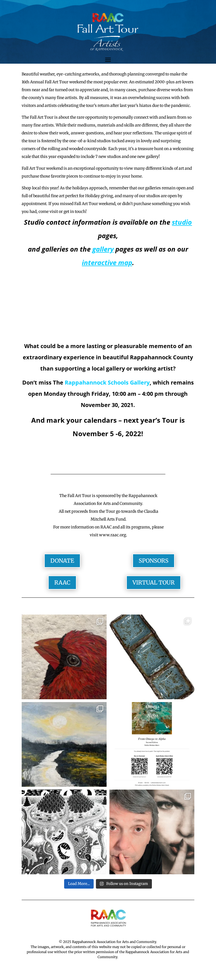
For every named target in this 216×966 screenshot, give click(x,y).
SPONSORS (153, 560)
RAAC (62, 582)
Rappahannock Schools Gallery (107, 382)
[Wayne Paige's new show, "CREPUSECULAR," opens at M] (64, 832)
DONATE (62, 560)
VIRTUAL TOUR (153, 582)
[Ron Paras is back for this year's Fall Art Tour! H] (151, 832)
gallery (103, 249)
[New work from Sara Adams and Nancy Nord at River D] (151, 657)
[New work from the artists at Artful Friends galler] (64, 657)
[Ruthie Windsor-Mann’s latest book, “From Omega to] (151, 744)
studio (182, 222)
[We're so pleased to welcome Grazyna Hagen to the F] (64, 744)
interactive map (107, 262)
